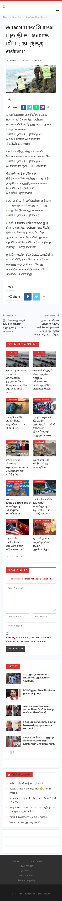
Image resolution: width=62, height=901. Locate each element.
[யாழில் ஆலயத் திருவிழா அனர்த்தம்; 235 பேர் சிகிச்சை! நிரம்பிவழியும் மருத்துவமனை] (44, 406)
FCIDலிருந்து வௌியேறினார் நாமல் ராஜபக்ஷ (39, 691)
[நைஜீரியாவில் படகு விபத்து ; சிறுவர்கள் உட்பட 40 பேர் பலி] (17, 406)
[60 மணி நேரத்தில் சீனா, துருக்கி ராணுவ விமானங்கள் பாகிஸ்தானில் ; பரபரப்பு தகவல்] (44, 359)
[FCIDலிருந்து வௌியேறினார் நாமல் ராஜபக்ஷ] (13, 694)
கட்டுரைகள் (26, 866)
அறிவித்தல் (26, 871)
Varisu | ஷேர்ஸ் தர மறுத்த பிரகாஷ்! (28, 817)
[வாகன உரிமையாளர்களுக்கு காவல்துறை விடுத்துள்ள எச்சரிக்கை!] (17, 488)
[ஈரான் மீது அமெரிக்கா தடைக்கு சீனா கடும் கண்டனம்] (17, 527)
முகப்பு (15, 861)
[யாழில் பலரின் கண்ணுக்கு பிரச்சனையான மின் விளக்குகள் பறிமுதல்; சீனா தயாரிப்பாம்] (13, 741)
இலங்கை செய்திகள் (42, 399)
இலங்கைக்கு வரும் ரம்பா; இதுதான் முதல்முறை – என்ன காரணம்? (14, 325)
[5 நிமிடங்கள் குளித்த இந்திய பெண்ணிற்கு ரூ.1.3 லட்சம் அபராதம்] (13, 725)
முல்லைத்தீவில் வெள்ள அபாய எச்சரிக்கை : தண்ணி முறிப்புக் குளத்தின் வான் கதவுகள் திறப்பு (46, 327)
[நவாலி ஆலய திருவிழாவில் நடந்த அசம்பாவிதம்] (44, 527)
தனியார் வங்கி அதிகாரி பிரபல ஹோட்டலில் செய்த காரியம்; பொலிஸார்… (38, 709)
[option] (31, 710)
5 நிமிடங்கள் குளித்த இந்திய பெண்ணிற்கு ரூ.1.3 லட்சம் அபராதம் (39, 725)
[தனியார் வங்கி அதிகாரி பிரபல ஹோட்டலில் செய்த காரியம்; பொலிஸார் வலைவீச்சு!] (13, 710)
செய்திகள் (36, 861)
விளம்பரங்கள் (26, 875)
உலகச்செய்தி (12, 353)
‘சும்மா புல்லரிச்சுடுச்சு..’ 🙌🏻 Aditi (26, 783)
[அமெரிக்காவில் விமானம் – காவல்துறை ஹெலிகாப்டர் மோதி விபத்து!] (44, 488)
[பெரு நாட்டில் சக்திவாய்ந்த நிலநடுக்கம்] (44, 448)
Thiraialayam (21, 774)
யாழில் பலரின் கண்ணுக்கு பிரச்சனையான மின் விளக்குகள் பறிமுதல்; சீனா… (39, 741)
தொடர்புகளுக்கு (27, 880)
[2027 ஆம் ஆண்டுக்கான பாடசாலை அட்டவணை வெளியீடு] (13, 678)
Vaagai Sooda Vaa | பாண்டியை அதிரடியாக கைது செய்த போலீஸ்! (32, 809)
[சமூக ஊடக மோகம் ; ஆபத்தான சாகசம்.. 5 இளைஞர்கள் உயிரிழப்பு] (17, 448)
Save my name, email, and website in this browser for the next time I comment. (28, 639)
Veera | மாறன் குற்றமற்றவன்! (25, 822)
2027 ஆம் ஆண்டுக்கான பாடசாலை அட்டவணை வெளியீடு (36, 678)
